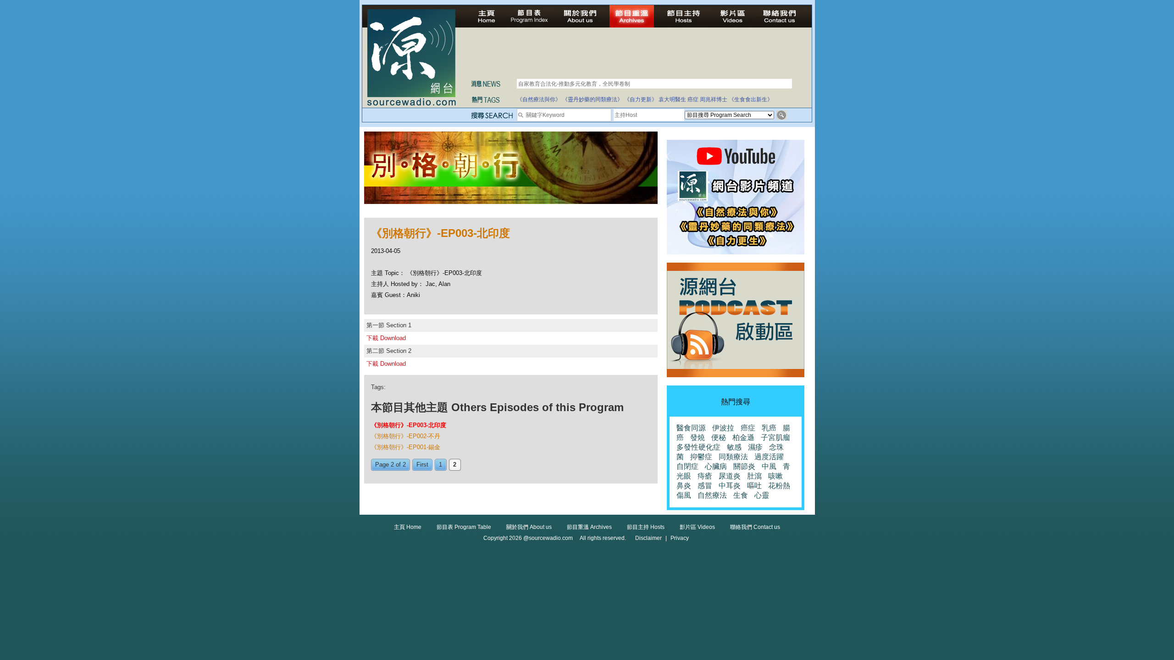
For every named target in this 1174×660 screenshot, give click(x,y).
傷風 (683, 495)
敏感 (734, 447)
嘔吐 (754, 486)
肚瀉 (754, 476)
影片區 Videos (697, 527)
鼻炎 (683, 486)
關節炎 (744, 466)
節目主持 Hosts (646, 527)
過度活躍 (769, 457)
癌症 (692, 99)
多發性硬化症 (698, 447)
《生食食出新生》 (751, 99)
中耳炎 (730, 486)
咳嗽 (775, 476)
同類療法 (733, 457)
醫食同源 (691, 428)
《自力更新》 (640, 99)
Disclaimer (648, 538)
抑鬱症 (701, 457)
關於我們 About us (529, 527)
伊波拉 (723, 428)
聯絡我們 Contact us (755, 527)
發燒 (697, 437)
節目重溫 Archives (589, 527)
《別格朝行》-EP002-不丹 (405, 436)
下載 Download (386, 338)
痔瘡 (705, 476)
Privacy (679, 538)
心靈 (761, 495)
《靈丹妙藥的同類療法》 (592, 99)
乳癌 (769, 428)
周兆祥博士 (713, 99)
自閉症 (687, 466)
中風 (769, 466)
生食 (740, 495)
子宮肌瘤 (775, 437)
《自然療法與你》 (539, 99)
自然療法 (712, 495)
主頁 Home (407, 527)
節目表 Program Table (464, 527)
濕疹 (755, 447)
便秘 (718, 437)
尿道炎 (730, 476)
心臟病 (716, 466)
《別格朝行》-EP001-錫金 (405, 447)
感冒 (705, 486)
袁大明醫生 (672, 99)
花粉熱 (779, 486)
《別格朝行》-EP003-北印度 (408, 425)
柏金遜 (743, 437)
